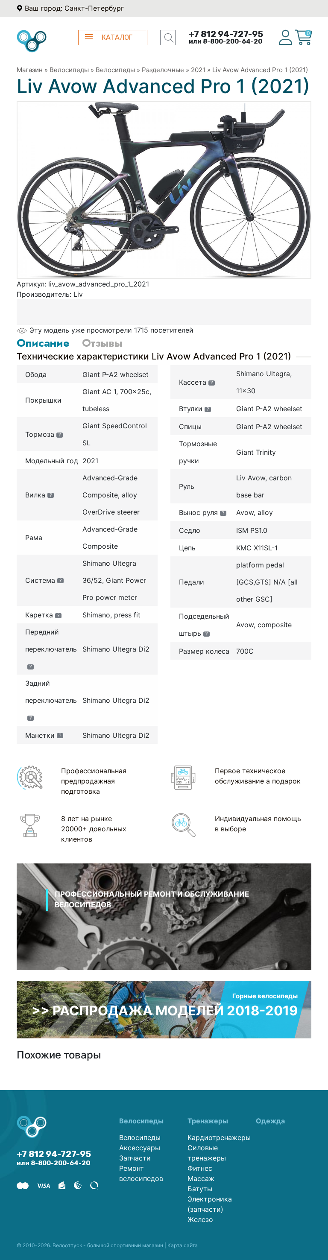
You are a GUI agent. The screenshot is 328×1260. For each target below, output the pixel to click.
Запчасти (135, 1158)
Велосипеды (69, 70)
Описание (43, 343)
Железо (200, 1219)
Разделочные (163, 70)
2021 (198, 70)
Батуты (199, 1188)
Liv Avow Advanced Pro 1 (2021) (260, 70)
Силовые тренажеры (206, 1152)
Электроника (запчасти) (209, 1204)
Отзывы (102, 343)
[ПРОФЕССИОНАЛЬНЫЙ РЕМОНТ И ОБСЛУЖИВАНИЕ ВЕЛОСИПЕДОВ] (164, 927)
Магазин (30, 70)
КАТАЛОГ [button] (117, 37)
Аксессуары (139, 1147)
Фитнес (199, 1168)
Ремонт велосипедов (141, 1173)
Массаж (200, 1178)
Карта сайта (182, 1245)
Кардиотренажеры (215, 1137)
